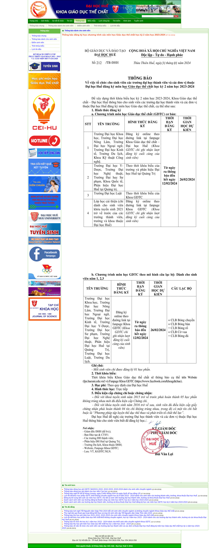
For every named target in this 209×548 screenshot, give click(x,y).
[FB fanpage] (44, 262)
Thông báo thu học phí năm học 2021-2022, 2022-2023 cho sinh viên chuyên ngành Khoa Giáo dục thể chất (109, 515)
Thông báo (80, 21)
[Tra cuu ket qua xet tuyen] (44, 175)
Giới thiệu (45, 21)
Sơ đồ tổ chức (58, 21)
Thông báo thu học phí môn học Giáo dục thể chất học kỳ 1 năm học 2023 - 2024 (97, 524)
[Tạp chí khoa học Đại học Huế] (44, 321)
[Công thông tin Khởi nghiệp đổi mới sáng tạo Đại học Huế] (44, 133)
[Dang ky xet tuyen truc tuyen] (44, 210)
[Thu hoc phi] (44, 89)
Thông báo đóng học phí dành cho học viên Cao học (86, 491)
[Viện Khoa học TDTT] (44, 286)
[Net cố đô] (44, 296)
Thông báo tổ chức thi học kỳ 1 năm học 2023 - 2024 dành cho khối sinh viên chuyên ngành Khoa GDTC (107, 522)
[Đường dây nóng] (44, 147)
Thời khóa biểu (100, 26)
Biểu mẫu (92, 21)
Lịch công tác (104, 21)
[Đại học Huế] (44, 222)
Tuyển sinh (138, 21)
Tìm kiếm (116, 21)
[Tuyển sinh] (44, 72)
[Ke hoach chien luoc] (44, 60)
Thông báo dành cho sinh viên (60, 26)
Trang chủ (34, 21)
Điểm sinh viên (83, 26)
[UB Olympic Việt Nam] (44, 279)
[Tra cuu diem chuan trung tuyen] (44, 192)
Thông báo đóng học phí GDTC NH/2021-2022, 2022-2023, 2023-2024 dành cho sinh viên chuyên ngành (108, 489)
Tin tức (70, 21)
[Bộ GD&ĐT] (44, 245)
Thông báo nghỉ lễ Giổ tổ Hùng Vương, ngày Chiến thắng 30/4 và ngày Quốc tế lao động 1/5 (102, 493)
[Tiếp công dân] (44, 157)
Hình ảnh (127, 21)
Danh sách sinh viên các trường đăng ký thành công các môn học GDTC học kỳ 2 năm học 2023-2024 (106, 500)
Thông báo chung (37, 26)
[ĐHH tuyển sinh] (44, 235)
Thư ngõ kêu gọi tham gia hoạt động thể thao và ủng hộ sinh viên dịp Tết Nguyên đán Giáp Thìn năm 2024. (108, 513)
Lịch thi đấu (115, 26)
